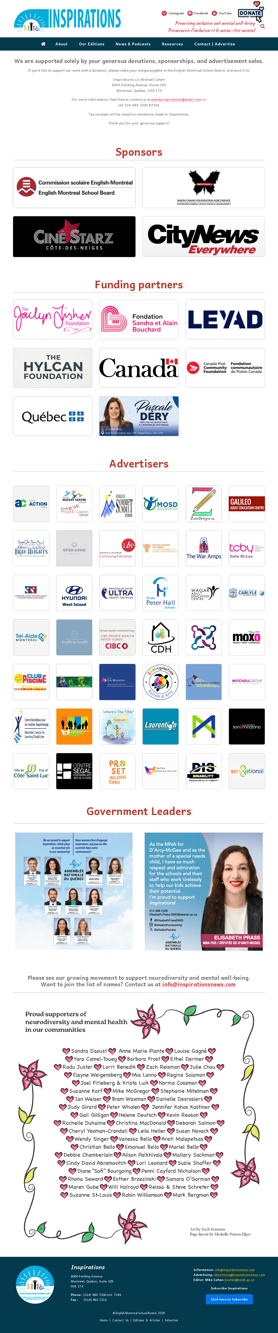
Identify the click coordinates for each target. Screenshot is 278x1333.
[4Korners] (204, 654)
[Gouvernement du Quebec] (52, 434)
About (61, 44)
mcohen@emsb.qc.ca (239, 1279)
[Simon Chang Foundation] (203, 206)
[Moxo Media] (247, 654)
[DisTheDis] (204, 787)
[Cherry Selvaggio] (117, 743)
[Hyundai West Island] (74, 609)
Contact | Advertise (214, 44)
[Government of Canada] (139, 386)
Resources (172, 44)
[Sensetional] (160, 787)
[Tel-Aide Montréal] (31, 654)
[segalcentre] (74, 787)
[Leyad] (225, 338)
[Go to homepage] (43, 44)
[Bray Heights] (31, 565)
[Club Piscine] (31, 698)
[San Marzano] (247, 698)
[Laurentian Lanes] (160, 743)
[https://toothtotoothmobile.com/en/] (74, 654)
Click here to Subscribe (229, 1299)
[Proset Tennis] (117, 787)
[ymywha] (160, 565)
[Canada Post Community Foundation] (225, 386)
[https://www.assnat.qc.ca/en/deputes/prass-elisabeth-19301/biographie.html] (203, 951)
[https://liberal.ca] (74, 950)
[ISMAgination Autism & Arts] (160, 698)
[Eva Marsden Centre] (117, 698)
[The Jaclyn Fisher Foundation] (52, 338)
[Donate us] (250, 13)
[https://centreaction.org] (31, 520)
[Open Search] (262, 26)
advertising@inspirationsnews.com (239, 1274)
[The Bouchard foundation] (139, 338)
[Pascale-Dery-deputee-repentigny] (139, 434)
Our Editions (92, 44)
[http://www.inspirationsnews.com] (87, 20)
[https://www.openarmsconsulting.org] (74, 565)
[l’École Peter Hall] (160, 609)
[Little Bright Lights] (204, 698)
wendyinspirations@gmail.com (176, 99)
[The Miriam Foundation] (204, 743)
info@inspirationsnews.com (199, 984)
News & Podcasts (133, 44)
